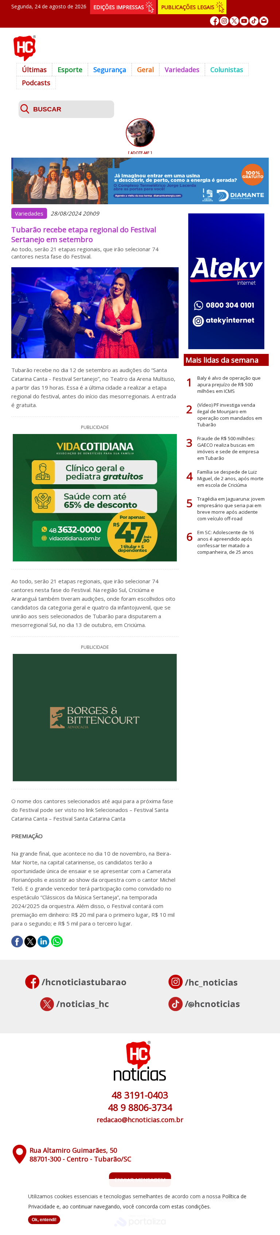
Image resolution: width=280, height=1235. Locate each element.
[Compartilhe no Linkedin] (43, 941)
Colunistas (226, 69)
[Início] (24, 59)
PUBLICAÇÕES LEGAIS (187, 7)
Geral (145, 69)
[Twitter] (234, 21)
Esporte (70, 69)
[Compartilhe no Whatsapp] (57, 941)
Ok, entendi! (44, 1219)
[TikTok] (254, 21)
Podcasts (36, 82)
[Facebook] (214, 21)
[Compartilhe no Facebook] (17, 941)
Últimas (34, 69)
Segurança (109, 69)
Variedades (182, 69)
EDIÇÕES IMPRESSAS (118, 7)
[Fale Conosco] (264, 21)
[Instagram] (224, 21)
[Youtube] (244, 21)
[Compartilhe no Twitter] (30, 941)
